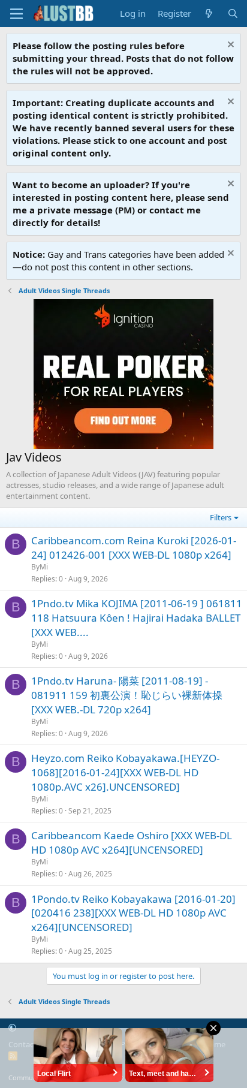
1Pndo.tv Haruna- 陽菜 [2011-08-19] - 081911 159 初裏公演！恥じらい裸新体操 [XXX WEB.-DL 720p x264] (126, 695)
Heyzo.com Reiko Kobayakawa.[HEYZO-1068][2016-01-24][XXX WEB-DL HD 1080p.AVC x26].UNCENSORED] (125, 772)
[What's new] (209, 13)
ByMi (39, 567)
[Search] (233, 13)
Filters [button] (220, 517)
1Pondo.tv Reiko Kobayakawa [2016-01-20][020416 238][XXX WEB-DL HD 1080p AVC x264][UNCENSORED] (133, 913)
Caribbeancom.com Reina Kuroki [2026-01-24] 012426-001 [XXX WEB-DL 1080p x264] (133, 548)
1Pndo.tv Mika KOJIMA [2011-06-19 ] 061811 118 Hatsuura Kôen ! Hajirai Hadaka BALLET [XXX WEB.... (136, 617)
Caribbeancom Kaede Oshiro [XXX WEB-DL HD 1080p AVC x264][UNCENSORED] (131, 842)
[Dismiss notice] (229, 46)
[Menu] (16, 14)
